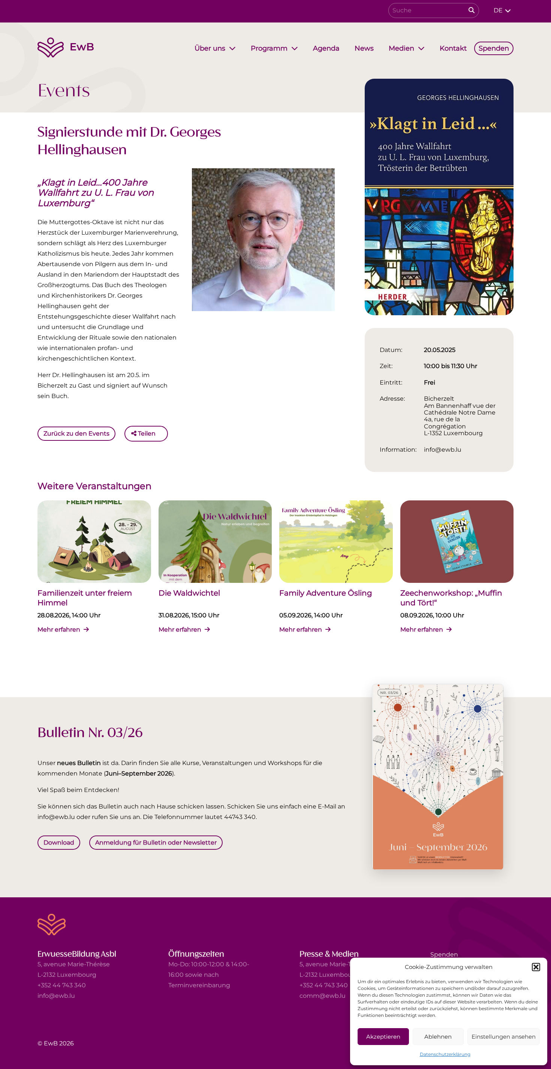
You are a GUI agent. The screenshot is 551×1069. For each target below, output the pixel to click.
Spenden (444, 954)
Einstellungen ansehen (504, 1036)
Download (58, 842)
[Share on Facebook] (163, 433)
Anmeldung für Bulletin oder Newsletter (156, 842)
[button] (536, 967)
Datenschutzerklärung (445, 1054)
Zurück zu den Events (76, 433)
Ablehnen (438, 1036)
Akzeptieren (383, 1036)
